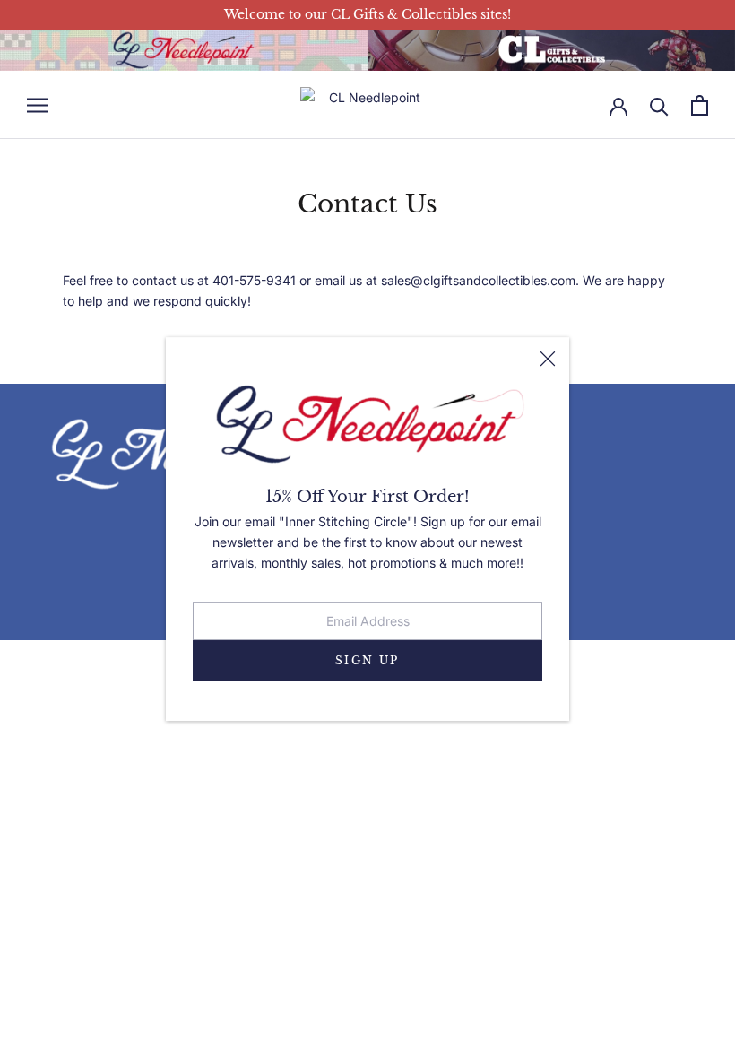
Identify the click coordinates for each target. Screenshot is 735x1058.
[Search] (659, 105)
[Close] (548, 359)
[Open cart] (699, 105)
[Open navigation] (37, 105)
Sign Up (367, 660)
